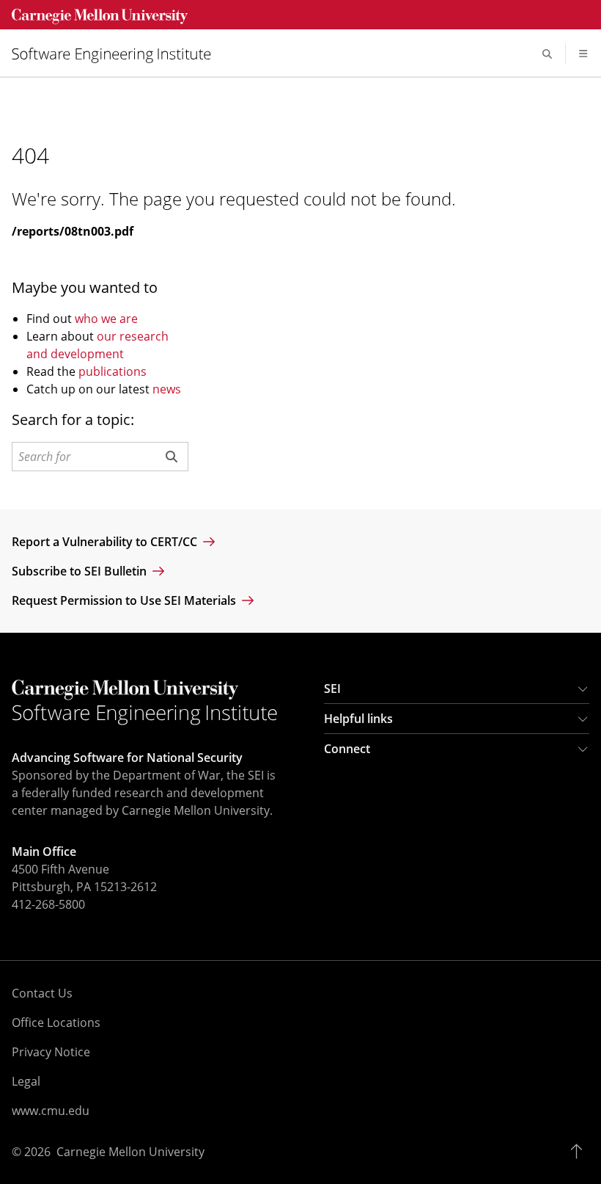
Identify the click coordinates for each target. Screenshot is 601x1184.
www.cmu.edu (50, 1111)
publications (112, 371)
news (166, 389)
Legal (26, 1081)
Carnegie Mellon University (130, 1152)
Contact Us (42, 993)
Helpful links (358, 719)
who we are (106, 318)
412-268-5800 (48, 904)
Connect (347, 749)
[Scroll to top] (580, 1152)
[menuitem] (117, 54)
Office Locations (56, 1022)
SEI (332, 688)
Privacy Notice (51, 1052)
